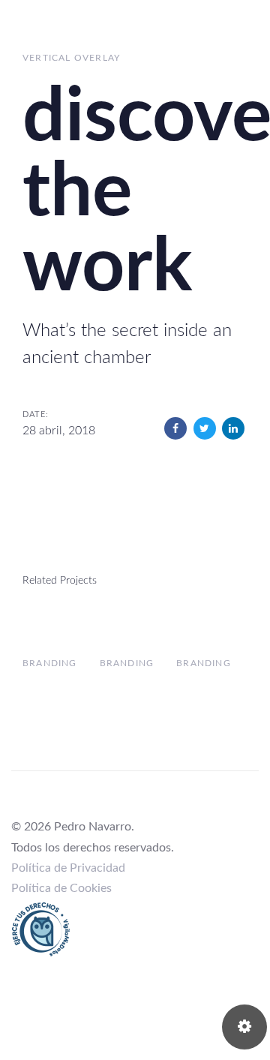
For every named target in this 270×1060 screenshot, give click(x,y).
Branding (49, 663)
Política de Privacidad (68, 868)
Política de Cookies (61, 888)
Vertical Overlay (71, 57)
